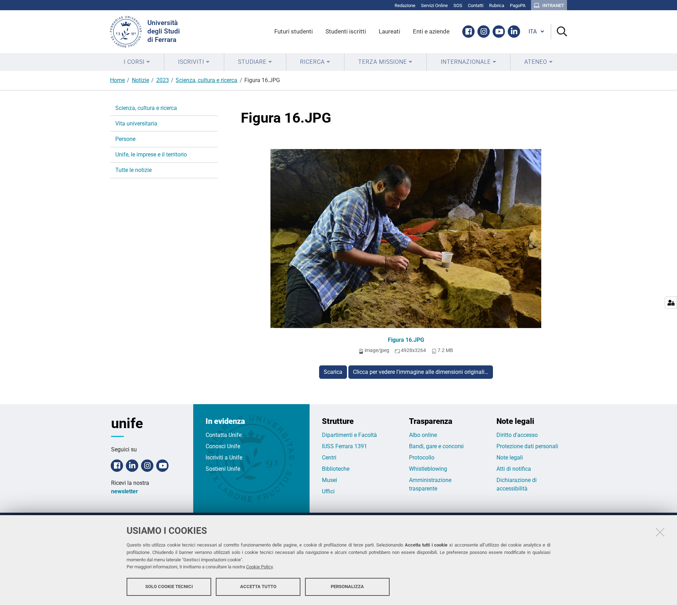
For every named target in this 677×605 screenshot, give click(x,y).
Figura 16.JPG (406, 340)
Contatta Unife (224, 435)
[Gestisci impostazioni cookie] (671, 302)
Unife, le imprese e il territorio (151, 154)
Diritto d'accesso (517, 435)
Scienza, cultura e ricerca (206, 80)
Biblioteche (335, 468)
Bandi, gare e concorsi (436, 446)
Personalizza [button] (347, 586)
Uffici (328, 491)
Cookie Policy (259, 567)
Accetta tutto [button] (258, 586)
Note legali (509, 457)
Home (117, 80)
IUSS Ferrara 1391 (344, 446)
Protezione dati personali (527, 446)
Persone (125, 139)
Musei (329, 480)
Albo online (423, 435)
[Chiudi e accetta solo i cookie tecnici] (660, 532)
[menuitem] (137, 62)
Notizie (140, 80)
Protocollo (421, 457)
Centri (329, 457)
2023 (162, 80)
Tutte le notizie (133, 170)
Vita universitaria (136, 123)
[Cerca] (559, 32)
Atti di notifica (513, 468)
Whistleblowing (428, 468)
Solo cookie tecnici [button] (169, 586)
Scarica (333, 372)
